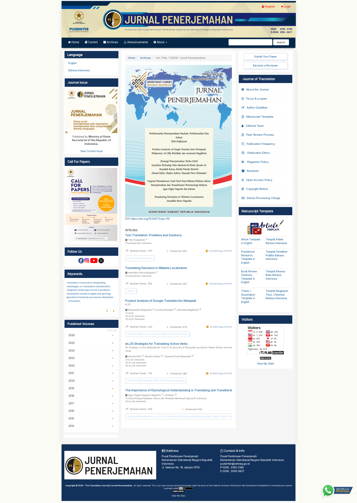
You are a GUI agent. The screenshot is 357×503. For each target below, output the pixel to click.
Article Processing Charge (263, 198)
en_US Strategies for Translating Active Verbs (178, 347)
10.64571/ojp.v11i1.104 (220, 283)
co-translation (87, 286)
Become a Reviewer (265, 65)
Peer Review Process (260, 134)
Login (287, 6)
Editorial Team (255, 126)
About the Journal (257, 89)
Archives (112, 42)
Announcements (137, 42)
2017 (71, 403)
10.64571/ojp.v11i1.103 (220, 251)
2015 (71, 418)
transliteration (102, 286)
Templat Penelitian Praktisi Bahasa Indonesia (276, 255)
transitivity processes (89, 297)
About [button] (160, 42)
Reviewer (253, 171)
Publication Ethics (258, 153)
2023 (71, 357)
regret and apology (99, 293)
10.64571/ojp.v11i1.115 (221, 327)
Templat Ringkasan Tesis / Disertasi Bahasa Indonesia (277, 294)
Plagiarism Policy (257, 162)
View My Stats (265, 363)
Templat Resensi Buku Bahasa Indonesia (275, 275)
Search (281, 42)
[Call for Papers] (91, 204)
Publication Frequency (261, 144)
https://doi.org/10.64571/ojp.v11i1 (150, 218)
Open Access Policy (259, 180)
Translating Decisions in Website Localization (156, 268)
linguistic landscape (78, 290)
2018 (71, 395)
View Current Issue (91, 151)
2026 (71, 335)
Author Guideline (257, 107)
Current (92, 42)
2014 (71, 425)
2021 (71, 373)
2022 (71, 365)
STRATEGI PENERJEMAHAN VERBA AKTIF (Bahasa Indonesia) (155, 381)
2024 (71, 350)
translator (72, 282)
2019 (71, 388)
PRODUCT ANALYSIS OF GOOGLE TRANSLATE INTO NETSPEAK (157, 334)
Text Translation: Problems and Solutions (153, 235)
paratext (72, 297)
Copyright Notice (257, 189)
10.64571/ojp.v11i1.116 (221, 373)
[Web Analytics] (265, 357)
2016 (71, 410)
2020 (71, 380)
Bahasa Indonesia (79, 70)
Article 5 (130, 291)
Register (269, 6)
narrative (84, 293)
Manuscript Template (259, 116)
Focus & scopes (256, 98)
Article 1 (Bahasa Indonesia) (139, 258)
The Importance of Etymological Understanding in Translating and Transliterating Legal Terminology (194, 390)
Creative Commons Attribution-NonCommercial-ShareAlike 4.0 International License (252, 485)
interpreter (107, 297)
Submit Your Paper (265, 56)
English (72, 63)
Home (75, 42)
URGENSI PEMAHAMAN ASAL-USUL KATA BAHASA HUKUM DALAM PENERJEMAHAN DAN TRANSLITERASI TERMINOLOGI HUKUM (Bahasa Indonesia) (197, 416)
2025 (71, 342)
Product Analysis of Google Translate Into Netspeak (160, 302)
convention (73, 301)
